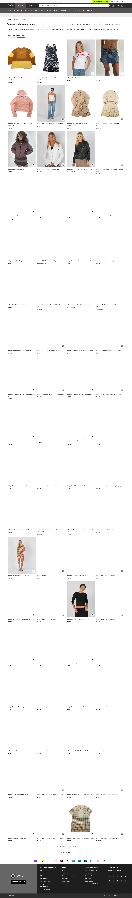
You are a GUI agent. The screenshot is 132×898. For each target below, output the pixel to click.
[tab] (10, 10)
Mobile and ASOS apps (91, 870)
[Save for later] (34, 73)
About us (64, 870)
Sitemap (42, 884)
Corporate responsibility (68, 876)
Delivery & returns (44, 876)
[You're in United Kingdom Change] (122, 1)
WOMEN (20, 5)
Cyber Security (66, 881)
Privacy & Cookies (108, 895)
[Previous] (68, 24)
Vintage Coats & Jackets (91, 24)
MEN (30, 5)
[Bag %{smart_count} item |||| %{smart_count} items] (122, 5)
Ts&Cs (115, 895)
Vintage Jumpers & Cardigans (110, 24)
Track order (43, 873)
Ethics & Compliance (45, 889)
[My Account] (113, 5)
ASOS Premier (43, 878)
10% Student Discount (45, 881)
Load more (66, 852)
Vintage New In (76, 24)
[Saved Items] (117, 5)
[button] (109, 876)
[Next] (123, 24)
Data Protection (44, 886)
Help (41, 870)
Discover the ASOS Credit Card (93, 884)
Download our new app (101, 1)
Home (9, 19)
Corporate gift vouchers (91, 876)
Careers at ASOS (66, 873)
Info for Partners (89, 881)
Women (16, 19)
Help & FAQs (114, 1)
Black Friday (88, 878)
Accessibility (121, 895)
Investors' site (65, 878)
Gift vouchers (88, 873)
